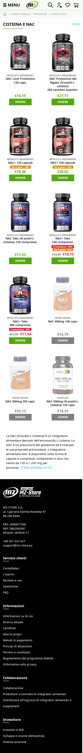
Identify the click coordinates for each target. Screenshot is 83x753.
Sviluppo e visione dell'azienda (23, 736)
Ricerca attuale (13, 622)
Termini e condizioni (16, 652)
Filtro (76, 24)
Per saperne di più (38, 467)
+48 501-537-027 (14, 541)
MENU (11, 5)
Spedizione (10, 586)
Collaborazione (13, 688)
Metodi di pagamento (17, 640)
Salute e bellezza (20, 14)
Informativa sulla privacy (19, 664)
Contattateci (11, 568)
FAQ (5, 592)
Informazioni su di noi (18, 616)
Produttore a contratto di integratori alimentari (34, 694)
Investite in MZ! (13, 729)
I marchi (8, 574)
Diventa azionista (14, 742)
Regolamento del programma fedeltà (28, 658)
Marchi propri (12, 634)
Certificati (9, 628)
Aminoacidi (40, 14)
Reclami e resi (12, 580)
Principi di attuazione (17, 646)
